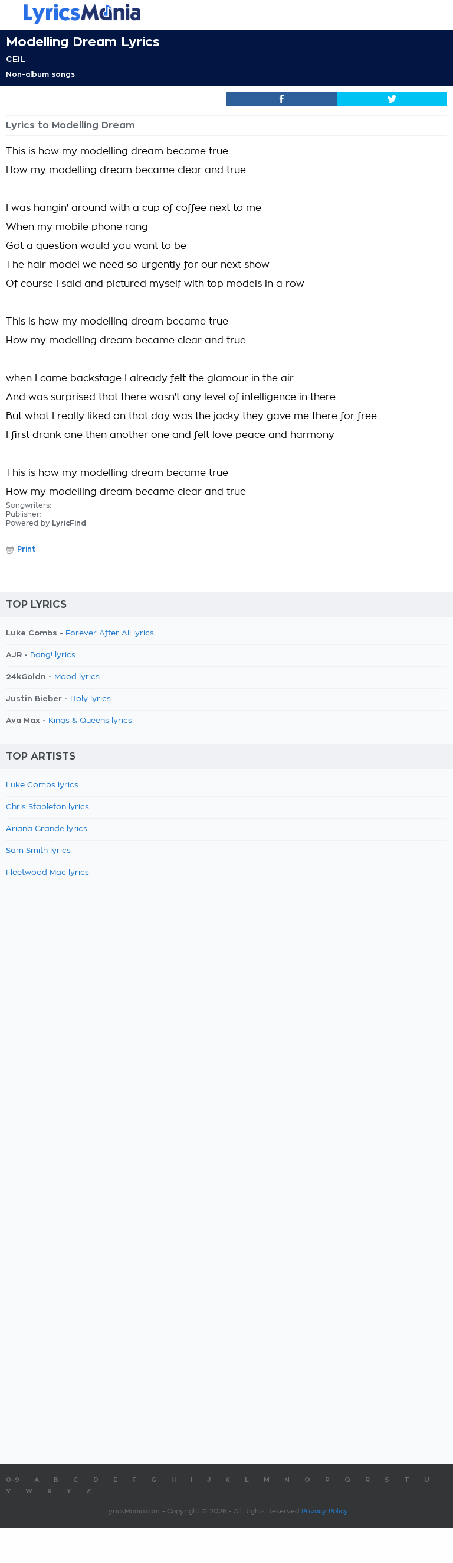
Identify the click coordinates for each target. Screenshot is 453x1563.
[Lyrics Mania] (226, 14)
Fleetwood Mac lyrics (47, 873)
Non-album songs (40, 74)
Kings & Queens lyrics (90, 721)
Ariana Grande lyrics (46, 829)
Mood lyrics (77, 677)
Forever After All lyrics (109, 633)
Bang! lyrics (53, 655)
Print (26, 549)
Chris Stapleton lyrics (47, 807)
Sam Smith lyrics (38, 851)
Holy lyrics (90, 699)
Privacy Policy (324, 1511)
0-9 (12, 1480)
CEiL (15, 59)
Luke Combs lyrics (42, 785)
